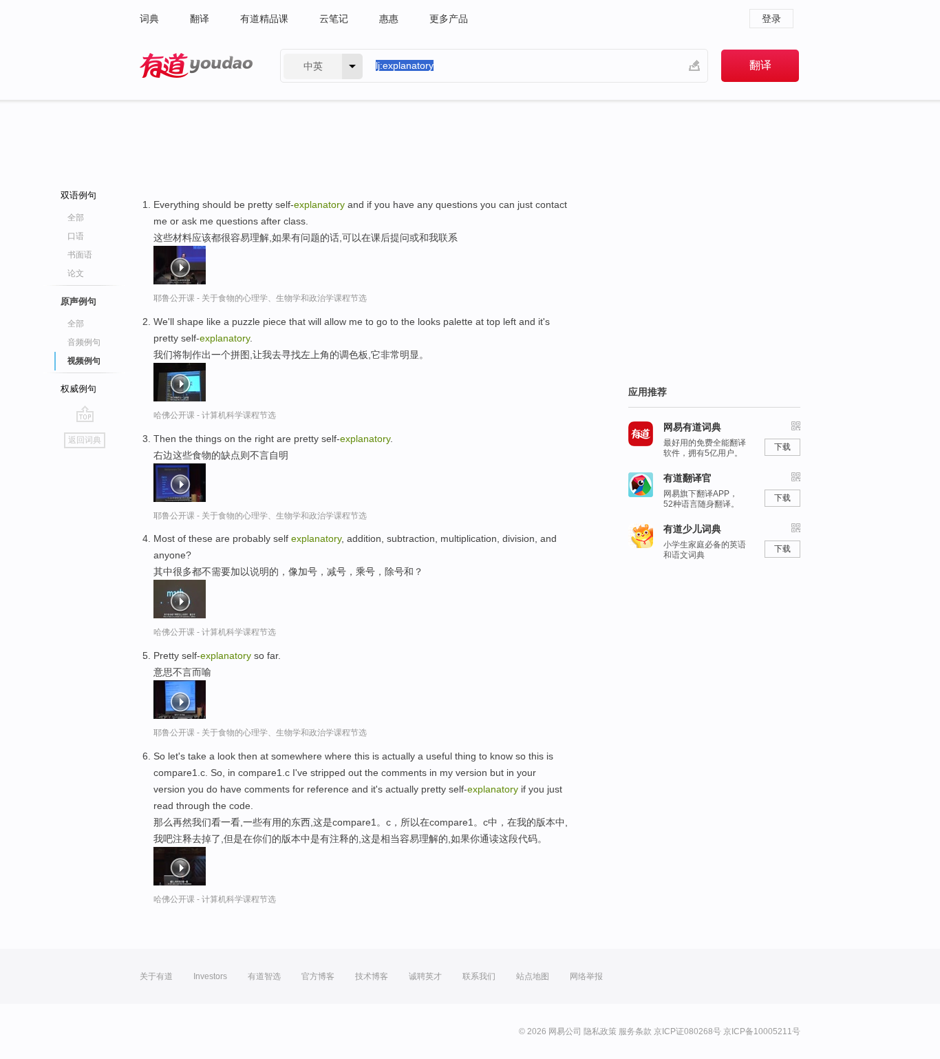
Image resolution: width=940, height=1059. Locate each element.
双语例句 (78, 195)
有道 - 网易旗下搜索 (196, 65)
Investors (210, 976)
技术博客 (371, 976)
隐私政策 (600, 1031)
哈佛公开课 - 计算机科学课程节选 (214, 415)
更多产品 (448, 18)
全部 (75, 217)
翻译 (199, 18)
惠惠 (388, 18)
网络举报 (586, 976)
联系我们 (478, 976)
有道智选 (264, 976)
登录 (771, 18)
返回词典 (84, 440)
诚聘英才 (425, 976)
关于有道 (156, 976)
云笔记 (333, 18)
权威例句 (78, 389)
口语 (75, 236)
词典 (149, 18)
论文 (75, 273)
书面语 (79, 255)
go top (85, 414)
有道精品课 (264, 18)
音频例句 (83, 342)
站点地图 (532, 976)
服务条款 (635, 1031)
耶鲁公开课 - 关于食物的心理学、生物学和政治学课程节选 (260, 298)
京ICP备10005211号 (761, 1031)
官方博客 (317, 976)
